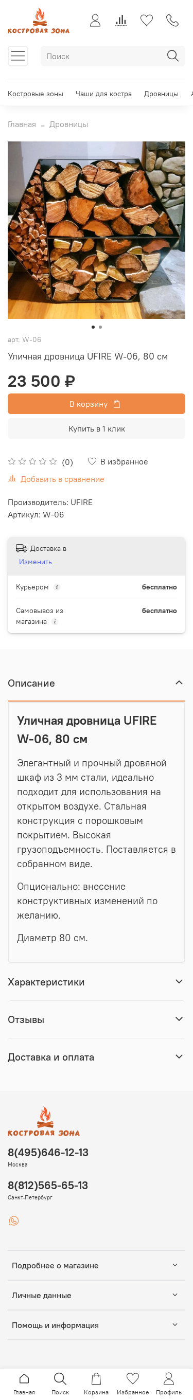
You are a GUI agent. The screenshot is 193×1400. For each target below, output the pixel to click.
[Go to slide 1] (93, 327)
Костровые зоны (35, 93)
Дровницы (161, 93)
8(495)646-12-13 (48, 1152)
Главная (22, 124)
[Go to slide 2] (100, 327)
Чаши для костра (104, 93)
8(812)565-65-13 (48, 1185)
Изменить (35, 561)
